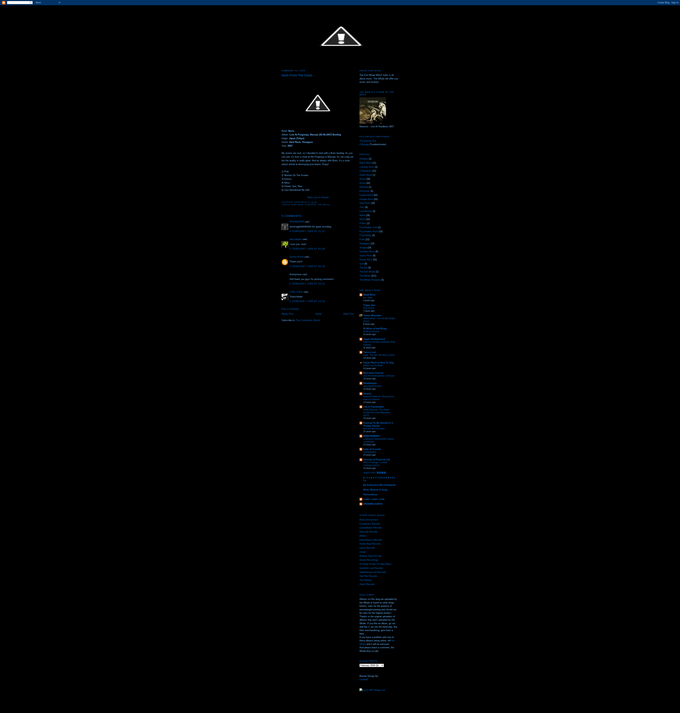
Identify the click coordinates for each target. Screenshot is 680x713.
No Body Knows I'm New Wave (375, 564)
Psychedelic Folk (368, 227)
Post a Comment (290, 309)
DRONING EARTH (372, 504)
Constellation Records (370, 527)
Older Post (348, 314)
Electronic (364, 191)
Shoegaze (310, 205)
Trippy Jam (369, 305)
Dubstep (363, 187)
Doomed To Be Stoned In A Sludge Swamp (378, 424)
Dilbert (362, 535)
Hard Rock (297, 205)
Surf (361, 263)
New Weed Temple (372, 386)
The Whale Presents (369, 279)
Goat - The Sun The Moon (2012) (379, 355)
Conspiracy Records (369, 523)
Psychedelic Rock (368, 231)
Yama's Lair (369, 352)
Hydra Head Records (370, 543)
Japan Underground (374, 339)
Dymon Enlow (297, 256)
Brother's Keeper (371, 331)
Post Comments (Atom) (308, 320)
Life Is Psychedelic (373, 406)
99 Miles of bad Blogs (375, 328)
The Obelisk (365, 580)
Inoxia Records (367, 548)
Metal (362, 215)
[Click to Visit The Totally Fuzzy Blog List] (372, 690)
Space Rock (365, 255)
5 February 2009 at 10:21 (307, 283)
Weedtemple (370, 383)
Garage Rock (366, 199)
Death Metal (365, 175)
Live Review (365, 211)
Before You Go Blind (373, 365)
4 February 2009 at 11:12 (307, 231)
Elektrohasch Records (370, 540)
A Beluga (364, 144)
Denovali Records (368, 531)
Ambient (363, 158)
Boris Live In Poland (318, 197)
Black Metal (365, 162)
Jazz (361, 207)
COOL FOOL (296, 292)
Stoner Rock (365, 259)
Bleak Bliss (369, 294)
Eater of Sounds (372, 449)
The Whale (324, 205)
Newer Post (287, 314)
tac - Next (367, 297)
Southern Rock (367, 251)
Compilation (365, 170)
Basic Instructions (368, 519)
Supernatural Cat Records (372, 572)
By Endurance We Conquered (379, 485)
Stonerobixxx (370, 494)
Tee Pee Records (368, 576)
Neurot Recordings (368, 560)
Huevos (367, 393)
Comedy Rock (366, 167)
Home (318, 314)
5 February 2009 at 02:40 (307, 248)
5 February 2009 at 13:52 (307, 301)
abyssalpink (296, 239)
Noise (362, 219)
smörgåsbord (369, 452)
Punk (362, 239)
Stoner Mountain (372, 315)
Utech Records (367, 584)
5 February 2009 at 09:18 (307, 266)
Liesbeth (363, 679)
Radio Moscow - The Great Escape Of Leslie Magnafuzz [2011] (377, 412)
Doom (362, 179)
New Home (368, 308)
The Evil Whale (367, 271)
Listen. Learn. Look (373, 499)
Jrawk (362, 552)
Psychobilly (365, 235)
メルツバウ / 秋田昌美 (374, 472)
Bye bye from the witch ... (375, 428)
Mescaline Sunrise (373, 373)
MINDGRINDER (371, 436)
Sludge (363, 247)
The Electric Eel (367, 141)
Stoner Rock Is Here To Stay (378, 362)
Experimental (366, 195)
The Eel (363, 267)
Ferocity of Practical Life (376, 459)
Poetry (362, 223)
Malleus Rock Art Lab (370, 556)
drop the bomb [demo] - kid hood (378, 376)
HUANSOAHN (297, 221)
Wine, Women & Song (375, 489)
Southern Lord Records (371, 568)
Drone (362, 183)
